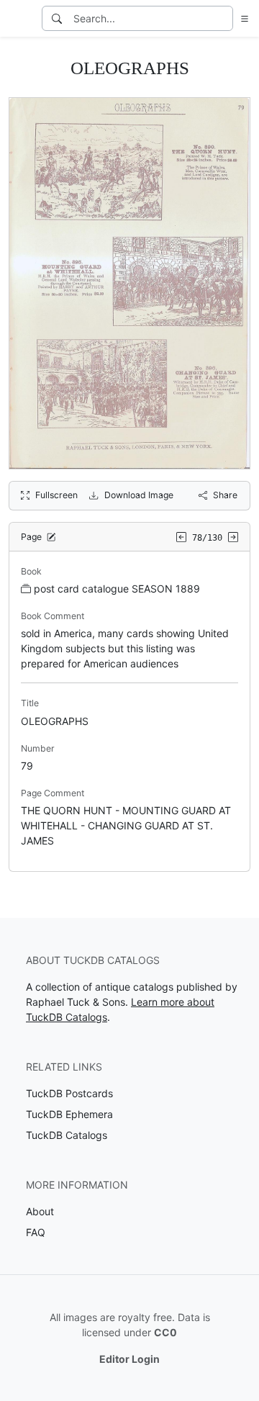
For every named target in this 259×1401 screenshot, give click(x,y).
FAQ (35, 1232)
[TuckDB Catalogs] (19, 19)
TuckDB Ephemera (69, 1114)
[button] (241, 18)
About (40, 1211)
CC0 (165, 1332)
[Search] (56, 18)
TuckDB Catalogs (66, 1135)
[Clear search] (223, 18)
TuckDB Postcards (69, 1093)
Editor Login (129, 1359)
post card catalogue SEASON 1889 (117, 588)
